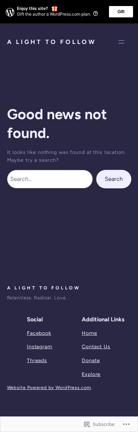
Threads (37, 360)
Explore (91, 374)
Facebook (39, 333)
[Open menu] (121, 42)
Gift (121, 11)
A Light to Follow (52, 41)
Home (89, 333)
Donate (91, 360)
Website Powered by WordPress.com (49, 387)
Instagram (39, 346)
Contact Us (96, 346)
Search (114, 179)
